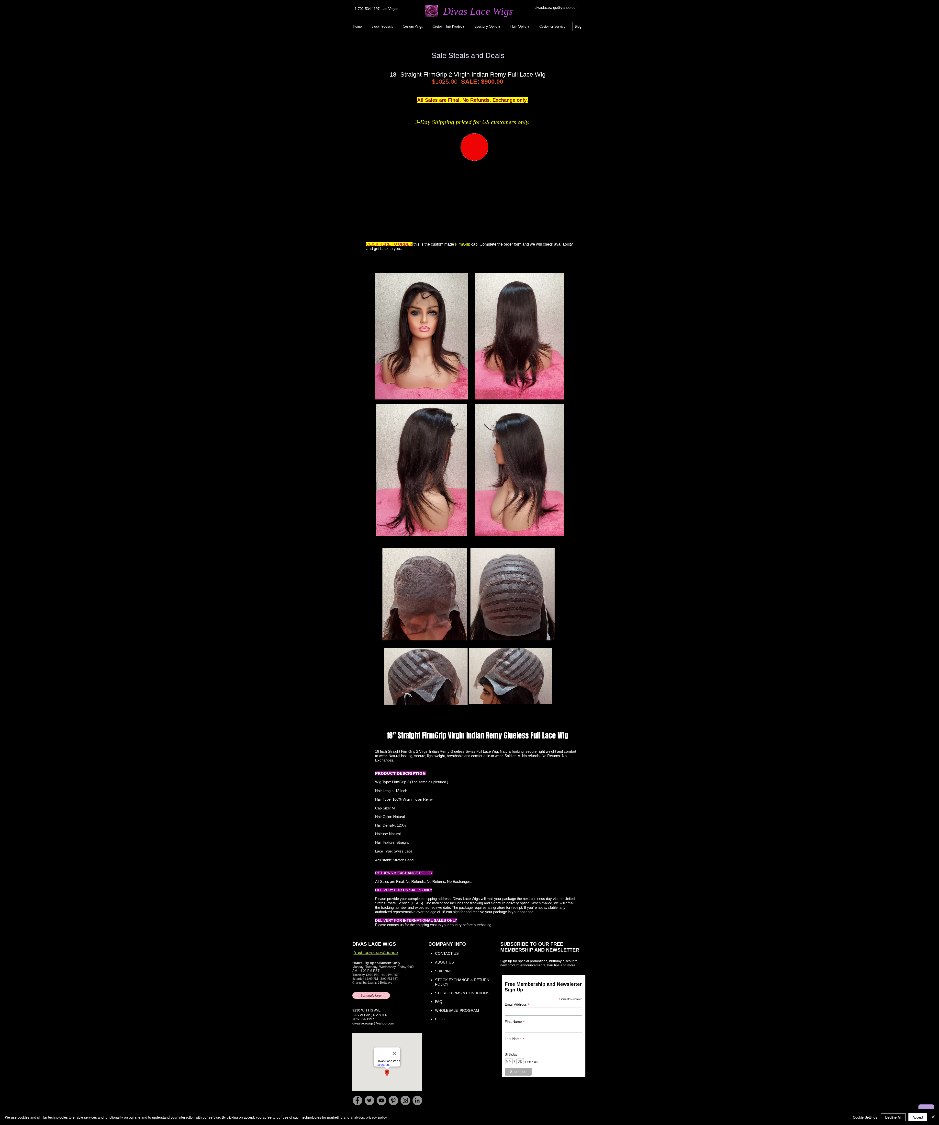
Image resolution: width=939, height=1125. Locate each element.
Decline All (893, 1117)
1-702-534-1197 (367, 9)
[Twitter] (369, 1100)
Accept (918, 1117)
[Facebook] (357, 1100)
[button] (384, 26)
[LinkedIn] (417, 1100)
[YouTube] (381, 1100)
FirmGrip (462, 244)
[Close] (933, 1117)
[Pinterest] (393, 1100)
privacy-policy (376, 1117)
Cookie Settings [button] (865, 1117)
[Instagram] (405, 1100)
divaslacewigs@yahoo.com (557, 7)
